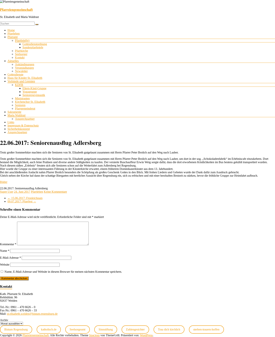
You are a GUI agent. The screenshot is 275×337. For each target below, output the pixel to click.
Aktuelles (13, 60)
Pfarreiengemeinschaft (16, 9)
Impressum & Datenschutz (23, 125)
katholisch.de (48, 329)
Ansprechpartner (25, 118)
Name (4, 250)
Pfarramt (12, 37)
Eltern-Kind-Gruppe (34, 88)
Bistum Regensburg (16, 329)
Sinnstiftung (106, 329)
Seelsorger (21, 54)
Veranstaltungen (24, 67)
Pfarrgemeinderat (25, 108)
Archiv (4, 320)
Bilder (3, 182)
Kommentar (8, 244)
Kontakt (20, 57)
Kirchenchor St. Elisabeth (30, 101)
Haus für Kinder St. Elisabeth (24, 77)
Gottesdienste (15, 74)
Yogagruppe (29, 91)
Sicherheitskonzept (18, 128)
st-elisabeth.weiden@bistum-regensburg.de (32, 313)
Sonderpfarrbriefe (32, 47)
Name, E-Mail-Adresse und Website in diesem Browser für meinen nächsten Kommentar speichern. (63, 271)
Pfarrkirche (21, 50)
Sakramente (14, 111)
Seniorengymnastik (33, 95)
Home (11, 30)
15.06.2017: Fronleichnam (24, 198)
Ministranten (22, 98)
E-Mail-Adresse (10, 257)
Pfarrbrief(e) (22, 40)
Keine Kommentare (55, 191)
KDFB (19, 84)
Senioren (20, 105)
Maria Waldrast (16, 115)
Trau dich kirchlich (169, 329)
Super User (6, 191)
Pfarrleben (13, 33)
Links (10, 122)
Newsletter (21, 71)
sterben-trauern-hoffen (206, 329)
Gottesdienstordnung (34, 44)
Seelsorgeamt (77, 329)
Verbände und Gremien (21, 81)
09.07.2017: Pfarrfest (21, 201)
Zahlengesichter (135, 329)
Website (4, 264)
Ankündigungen (24, 64)
